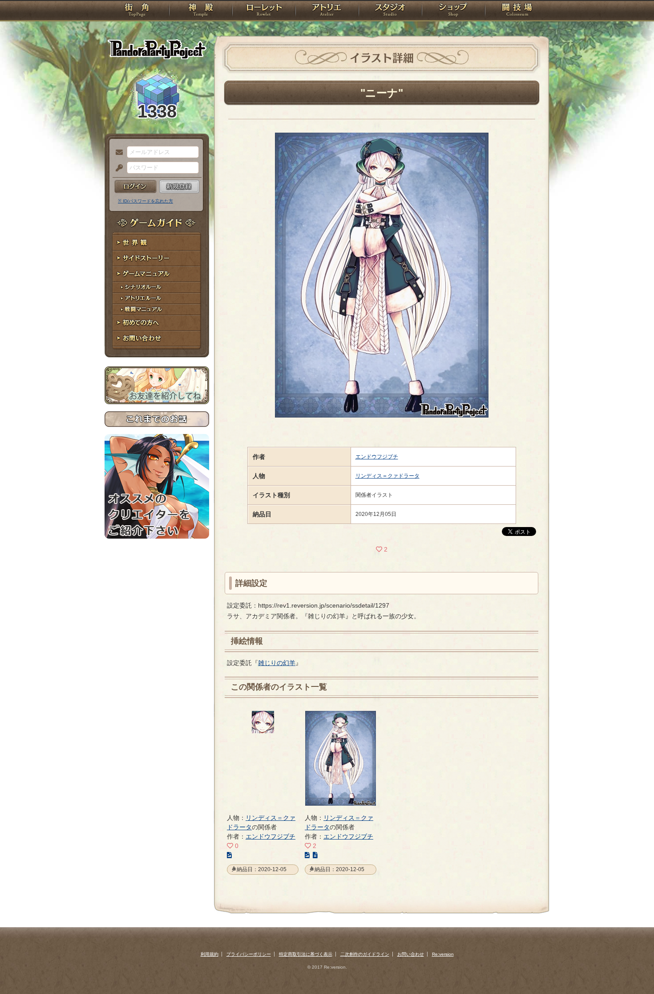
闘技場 (517, 11)
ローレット (263, 11)
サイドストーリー (157, 258)
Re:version (443, 954)
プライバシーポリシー (248, 954)
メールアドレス (117, 152)
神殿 (200, 11)
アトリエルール (157, 298)
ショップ (453, 11)
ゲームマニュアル (157, 274)
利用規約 (209, 954)
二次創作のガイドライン (364, 954)
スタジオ (390, 11)
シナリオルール (157, 287)
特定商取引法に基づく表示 (305, 954)
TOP (137, 11)
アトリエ (327, 11)
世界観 (157, 243)
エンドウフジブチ (376, 457)
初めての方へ (157, 323)
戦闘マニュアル (157, 309)
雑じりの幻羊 (276, 662)
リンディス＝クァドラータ (387, 476)
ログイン (135, 186)
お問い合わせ (157, 338)
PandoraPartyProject (157, 49)
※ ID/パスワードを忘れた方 (145, 201)
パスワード (117, 168)
